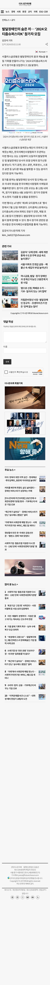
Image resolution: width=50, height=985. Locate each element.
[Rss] (38, 897)
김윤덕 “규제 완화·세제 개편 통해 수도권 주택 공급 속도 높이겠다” (34, 255)
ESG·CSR (43, 11)
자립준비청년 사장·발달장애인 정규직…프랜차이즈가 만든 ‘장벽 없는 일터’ (34, 303)
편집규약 (42, 890)
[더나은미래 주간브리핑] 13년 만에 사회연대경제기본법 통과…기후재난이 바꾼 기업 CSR (21, 501)
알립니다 (25, 893)
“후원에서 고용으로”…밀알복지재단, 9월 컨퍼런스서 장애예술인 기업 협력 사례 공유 (20, 640)
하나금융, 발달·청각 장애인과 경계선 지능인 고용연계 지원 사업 (34, 279)
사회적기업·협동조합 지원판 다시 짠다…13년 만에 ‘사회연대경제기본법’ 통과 (21, 546)
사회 (19, 11)
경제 (13, 11)
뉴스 (7, 11)
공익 (30, 11)
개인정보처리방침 (18, 890)
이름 (5, 347)
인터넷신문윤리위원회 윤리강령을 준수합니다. (26, 878)
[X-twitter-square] (12, 897)
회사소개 (7, 890)
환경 (24, 11)
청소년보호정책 (32, 890)
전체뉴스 (5, 20)
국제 (35, 11)
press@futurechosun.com (28, 875)
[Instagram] (22, 897)
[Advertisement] (25, 740)
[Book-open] (27, 897)
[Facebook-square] (17, 897)
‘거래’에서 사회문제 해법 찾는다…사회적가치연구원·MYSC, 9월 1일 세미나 (20, 674)
